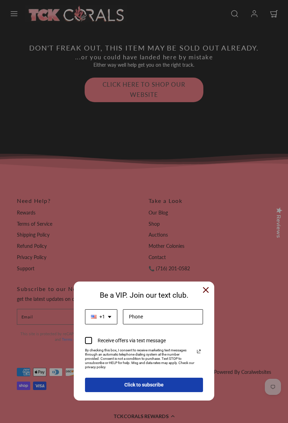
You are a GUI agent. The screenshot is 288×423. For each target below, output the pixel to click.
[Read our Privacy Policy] (199, 351)
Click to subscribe (144, 385)
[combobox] (101, 316)
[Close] (205, 290)
